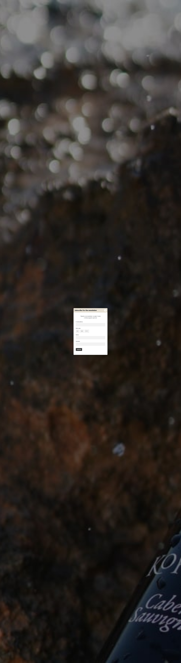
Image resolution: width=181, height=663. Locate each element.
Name (77, 334)
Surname (78, 341)
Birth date (78, 328)
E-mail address (79, 321)
